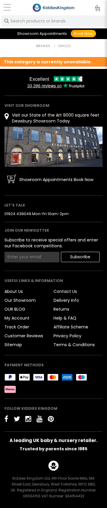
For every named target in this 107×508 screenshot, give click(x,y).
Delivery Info (66, 300)
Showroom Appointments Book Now (56, 180)
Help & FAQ (65, 318)
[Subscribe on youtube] (40, 418)
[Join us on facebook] (6, 418)
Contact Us (65, 291)
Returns (61, 309)
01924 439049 (17, 214)
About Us (13, 291)
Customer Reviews (23, 336)
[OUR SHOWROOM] (53, 146)
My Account (16, 318)
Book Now (83, 33)
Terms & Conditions (74, 345)
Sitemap (13, 345)
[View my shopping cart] (94, 9)
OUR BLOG (14, 309)
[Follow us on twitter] (17, 418)
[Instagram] (28, 418)
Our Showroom (20, 300)
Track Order (16, 327)
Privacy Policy (67, 336)
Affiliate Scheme (71, 327)
